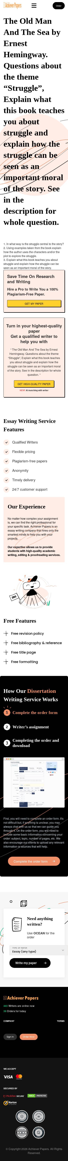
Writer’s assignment (31, 727)
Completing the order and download (36, 743)
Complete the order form (35, 712)
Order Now (29, 1036)
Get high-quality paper (34, 384)
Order (58, 5)
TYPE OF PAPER (19, 948)
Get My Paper (34, 303)
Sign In (10, 1036)
